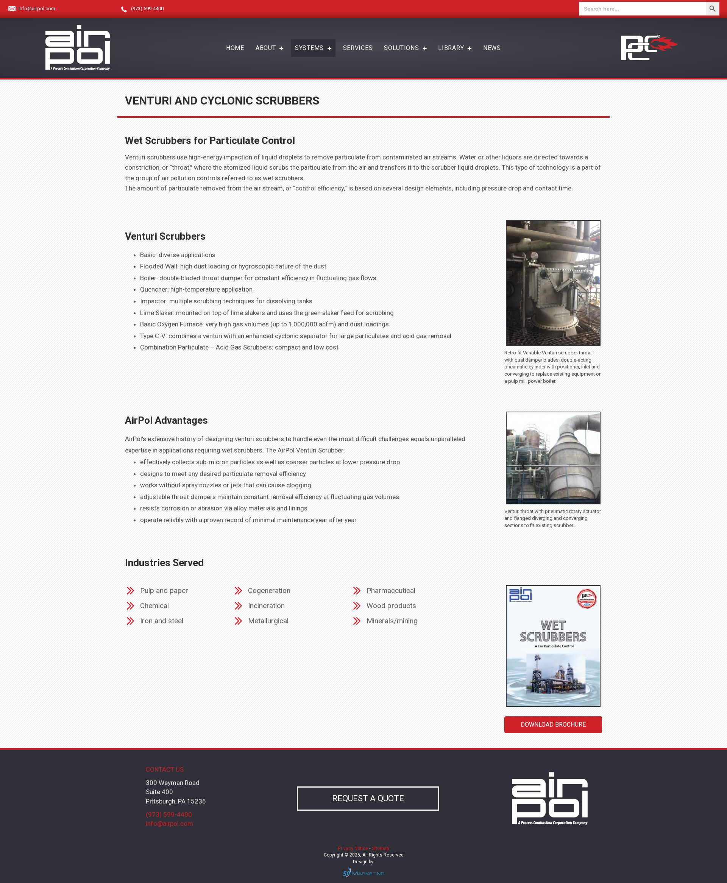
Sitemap (380, 848)
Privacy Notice (353, 848)
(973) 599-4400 (147, 8)
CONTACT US (165, 769)
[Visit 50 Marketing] (363, 872)
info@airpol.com (37, 8)
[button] (368, 798)
